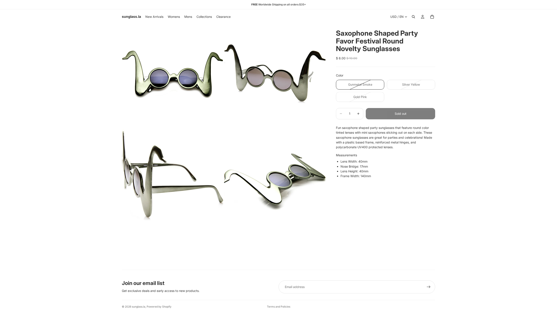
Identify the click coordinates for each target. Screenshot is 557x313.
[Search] (413, 17)
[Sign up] (428, 286)
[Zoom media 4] (274, 177)
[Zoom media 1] (172, 74)
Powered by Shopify (159, 306)
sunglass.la (138, 306)
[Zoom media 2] (274, 74)
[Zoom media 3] (172, 177)
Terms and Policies (278, 306)
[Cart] (432, 17)
